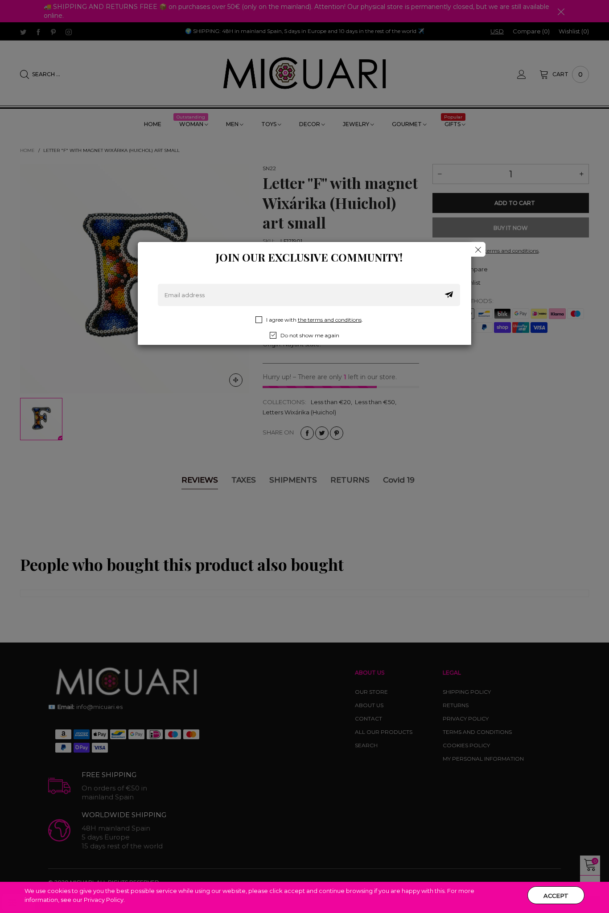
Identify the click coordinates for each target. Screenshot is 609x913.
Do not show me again (309, 335)
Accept (555, 895)
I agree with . (314, 319)
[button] (449, 295)
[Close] (478, 249)
